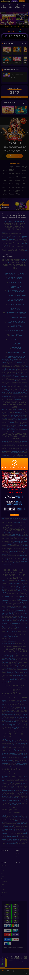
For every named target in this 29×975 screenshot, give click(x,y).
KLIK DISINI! (19, 496)
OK (14, 514)
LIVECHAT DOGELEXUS (14, 505)
